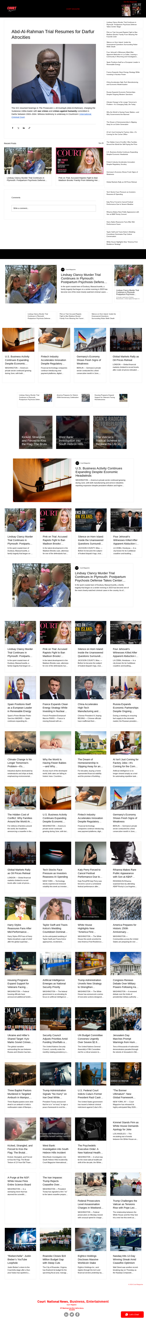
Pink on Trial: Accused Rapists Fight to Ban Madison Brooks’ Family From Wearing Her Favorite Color (78, 179)
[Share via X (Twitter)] (18, 128)
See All (101, 143)
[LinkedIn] (66, 1314)
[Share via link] (29, 128)
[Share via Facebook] (13, 128)
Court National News (52, 1301)
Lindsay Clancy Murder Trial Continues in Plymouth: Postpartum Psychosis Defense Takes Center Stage (26, 179)
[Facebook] (77, 1314)
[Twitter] (72, 1314)
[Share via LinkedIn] (24, 128)
